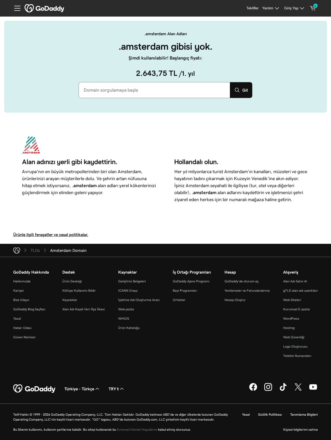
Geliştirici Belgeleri (132, 281)
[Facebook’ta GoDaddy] (253, 390)
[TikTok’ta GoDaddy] (283, 390)
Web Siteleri (292, 300)
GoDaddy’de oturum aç (241, 281)
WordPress (291, 318)
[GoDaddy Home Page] (34, 388)
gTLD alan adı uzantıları (300, 290)
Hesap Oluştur (235, 300)
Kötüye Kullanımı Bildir (79, 290)
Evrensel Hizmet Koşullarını (137, 429)
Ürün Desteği (72, 281)
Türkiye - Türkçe (79, 389)
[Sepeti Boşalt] (313, 8)
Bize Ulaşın (21, 300)
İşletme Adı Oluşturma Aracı (139, 300)
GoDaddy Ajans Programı (191, 281)
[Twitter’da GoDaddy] (298, 390)
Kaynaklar (69, 300)
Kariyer (18, 290)
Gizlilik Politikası (270, 414)
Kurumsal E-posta (296, 309)
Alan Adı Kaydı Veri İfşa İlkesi (83, 309)
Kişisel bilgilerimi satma (300, 429)
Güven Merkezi (24, 337)
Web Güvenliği (293, 337)
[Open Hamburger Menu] (15, 8)
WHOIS (123, 318)
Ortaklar (179, 300)
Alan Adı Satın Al (295, 281)
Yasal (17, 318)
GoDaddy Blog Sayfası (29, 309)
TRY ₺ (114, 389)
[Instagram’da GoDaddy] (268, 390)
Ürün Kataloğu (129, 327)
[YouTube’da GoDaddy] (313, 390)
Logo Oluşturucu (295, 346)
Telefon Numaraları (297, 355)
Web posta (126, 309)
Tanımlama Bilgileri (304, 414)
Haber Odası (22, 327)
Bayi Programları (185, 290)
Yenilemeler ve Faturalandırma (247, 290)
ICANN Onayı (128, 290)
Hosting (289, 327)
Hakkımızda (22, 281)
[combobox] (154, 90)
